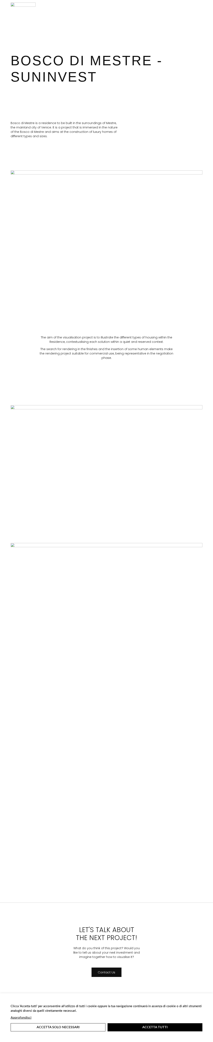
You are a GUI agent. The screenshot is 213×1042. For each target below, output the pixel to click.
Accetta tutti (155, 1027)
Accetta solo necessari (58, 1027)
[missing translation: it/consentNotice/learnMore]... (21, 1017)
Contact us (106, 972)
